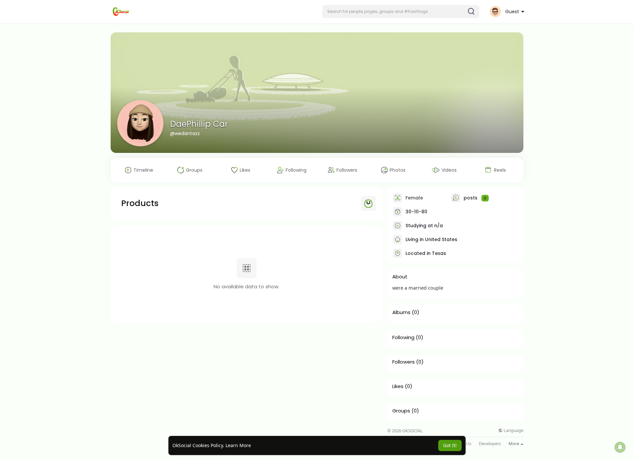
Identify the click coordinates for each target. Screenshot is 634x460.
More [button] (514, 443)
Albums (401, 312)
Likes (398, 386)
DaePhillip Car (199, 124)
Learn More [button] (238, 445)
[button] (400, 11)
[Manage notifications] (620, 447)
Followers (403, 362)
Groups (401, 410)
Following (403, 337)
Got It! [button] (450, 445)
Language (513, 430)
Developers (490, 444)
